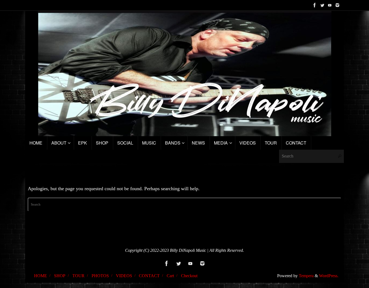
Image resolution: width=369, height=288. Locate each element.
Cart (170, 275)
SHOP (59, 275)
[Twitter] (322, 5)
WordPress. (328, 275)
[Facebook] (314, 5)
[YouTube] (330, 5)
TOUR (78, 275)
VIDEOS (124, 275)
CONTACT (149, 275)
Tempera (306, 275)
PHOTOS (100, 275)
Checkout (189, 275)
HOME (40, 275)
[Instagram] (337, 5)
